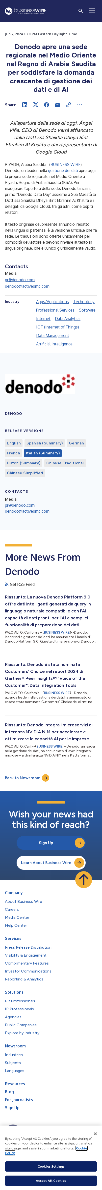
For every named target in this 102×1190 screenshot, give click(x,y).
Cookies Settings (51, 1166)
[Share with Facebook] (47, 105)
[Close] (95, 1134)
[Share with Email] (57, 105)
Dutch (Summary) (23, 463)
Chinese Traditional (65, 463)
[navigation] (92, 11)
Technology (84, 301)
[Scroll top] (83, 879)
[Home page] (25, 11)
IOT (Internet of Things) (57, 327)
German (76, 443)
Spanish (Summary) (44, 443)
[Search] (80, 11)
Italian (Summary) (43, 453)
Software (87, 310)
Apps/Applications (52, 301)
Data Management (52, 335)
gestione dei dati (63, 170)
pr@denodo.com (20, 279)
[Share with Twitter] (36, 105)
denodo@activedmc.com (27, 286)
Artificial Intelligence (54, 343)
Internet (43, 318)
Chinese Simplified (25, 473)
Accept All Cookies (51, 1181)
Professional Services (55, 310)
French (13, 453)
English (14, 443)
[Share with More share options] (79, 105)
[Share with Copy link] (68, 105)
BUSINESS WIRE (65, 164)
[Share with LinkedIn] (25, 105)
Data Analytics (67, 318)
